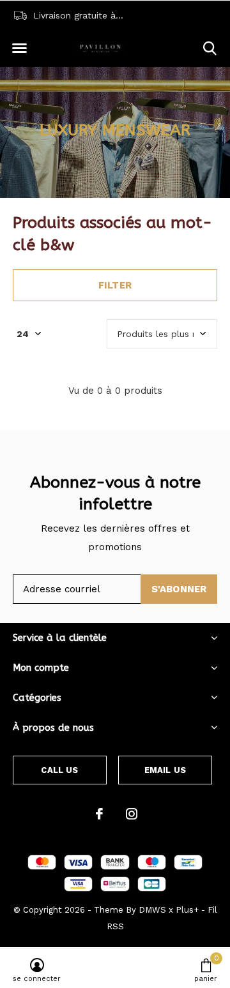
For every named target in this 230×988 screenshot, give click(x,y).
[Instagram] (131, 814)
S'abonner (179, 589)
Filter (115, 285)
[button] (19, 48)
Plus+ (187, 910)
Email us (165, 770)
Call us (59, 770)
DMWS (152, 910)
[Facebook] (99, 814)
